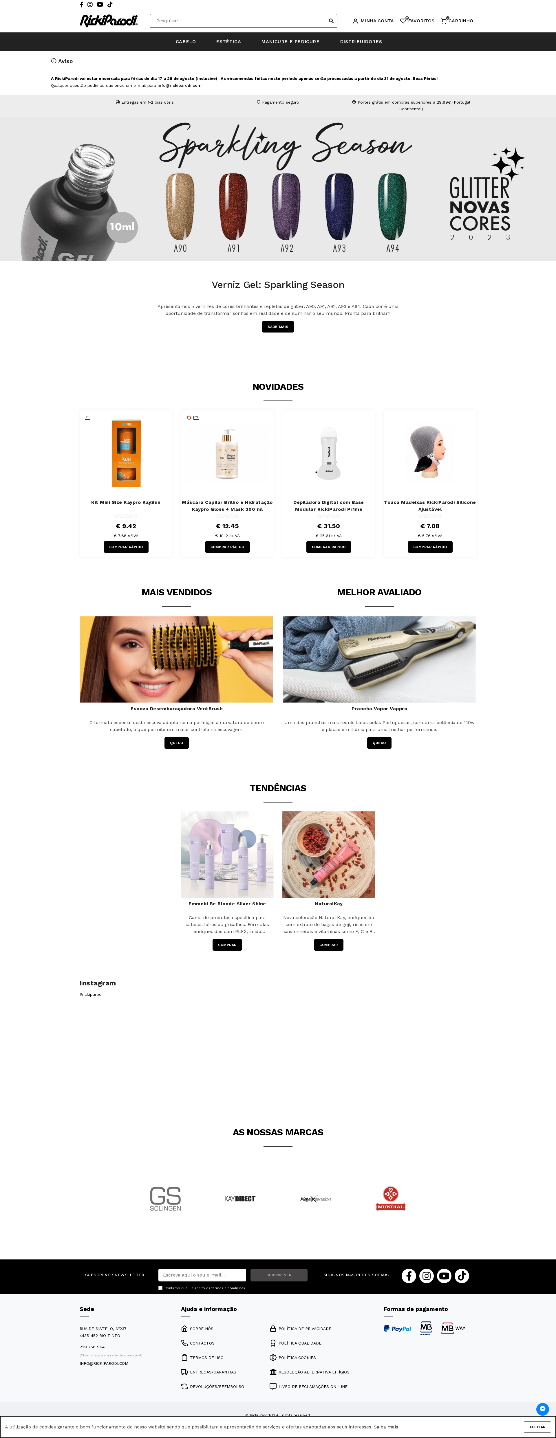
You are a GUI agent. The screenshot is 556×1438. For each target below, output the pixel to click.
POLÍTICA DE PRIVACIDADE (305, 1328)
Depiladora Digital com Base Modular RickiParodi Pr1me (328, 505)
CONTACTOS (202, 1343)
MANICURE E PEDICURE (290, 41)
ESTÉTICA (228, 41)
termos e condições (228, 1288)
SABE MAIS (429, 327)
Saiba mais (386, 1427)
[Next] (550, 225)
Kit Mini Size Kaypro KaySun (126, 502)
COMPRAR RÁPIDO (126, 547)
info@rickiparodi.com (180, 85)
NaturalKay (329, 903)
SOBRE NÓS (201, 1328)
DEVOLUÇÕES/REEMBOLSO (217, 1386)
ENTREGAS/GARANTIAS (213, 1372)
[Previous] (6, 225)
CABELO (186, 41)
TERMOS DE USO (207, 1357)
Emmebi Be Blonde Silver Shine (227, 903)
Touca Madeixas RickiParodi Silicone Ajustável (430, 505)
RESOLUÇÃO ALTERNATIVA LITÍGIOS (314, 1372)
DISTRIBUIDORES (361, 41)
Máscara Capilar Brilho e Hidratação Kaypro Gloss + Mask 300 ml (227, 505)
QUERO (176, 743)
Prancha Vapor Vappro (379, 708)
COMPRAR (227, 945)
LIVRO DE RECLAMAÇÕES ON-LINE (313, 1386)
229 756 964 (92, 1347)
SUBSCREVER (278, 1275)
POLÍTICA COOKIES (297, 1357)
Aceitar (537, 1427)
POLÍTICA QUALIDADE (300, 1343)
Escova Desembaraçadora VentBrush (177, 708)
